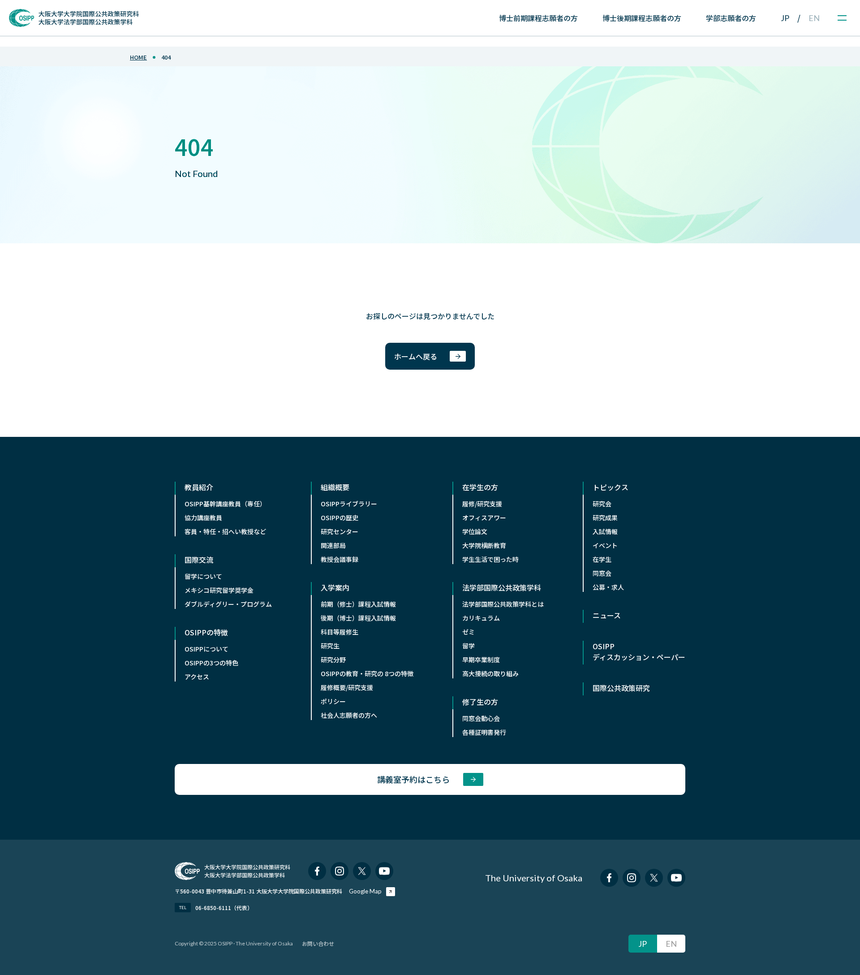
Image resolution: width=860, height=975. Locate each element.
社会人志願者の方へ (349, 715)
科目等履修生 (339, 631)
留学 (468, 645)
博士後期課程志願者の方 (641, 18)
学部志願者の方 (731, 18)
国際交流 (199, 559)
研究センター (339, 531)
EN (814, 18)
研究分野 (333, 659)
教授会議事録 (339, 559)
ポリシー (333, 701)
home (138, 57)
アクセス (197, 676)
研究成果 (605, 517)
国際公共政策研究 (621, 687)
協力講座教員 (203, 517)
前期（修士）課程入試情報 (358, 604)
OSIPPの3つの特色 (211, 662)
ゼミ (468, 631)
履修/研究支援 (482, 503)
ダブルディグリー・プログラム (228, 604)
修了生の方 (480, 701)
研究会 (602, 503)
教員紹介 (199, 487)
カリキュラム (481, 617)
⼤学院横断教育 (484, 545)
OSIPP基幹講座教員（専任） (225, 503)
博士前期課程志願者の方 (538, 18)
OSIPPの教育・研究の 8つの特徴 (367, 673)
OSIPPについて (206, 648)
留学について (203, 576)
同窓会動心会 (481, 718)
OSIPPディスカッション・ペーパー (639, 651)
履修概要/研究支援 (347, 687)
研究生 (330, 645)
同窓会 (602, 573)
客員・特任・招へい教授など (225, 531)
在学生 (602, 559)
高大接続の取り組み (490, 673)
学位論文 (474, 531)
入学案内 (335, 587)
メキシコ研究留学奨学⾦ (219, 590)
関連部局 (333, 545)
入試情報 (605, 531)
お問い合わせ (318, 943)
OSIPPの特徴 (206, 632)
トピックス (610, 487)
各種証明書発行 (484, 732)
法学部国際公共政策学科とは (503, 604)
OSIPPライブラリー (349, 503)
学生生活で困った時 (490, 559)
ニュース (607, 615)
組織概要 (335, 487)
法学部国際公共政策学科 (501, 587)
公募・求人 (608, 586)
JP (785, 18)
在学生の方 (480, 487)
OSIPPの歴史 (339, 517)
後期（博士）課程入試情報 (358, 617)
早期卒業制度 (481, 659)
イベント (605, 545)
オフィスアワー (484, 517)
